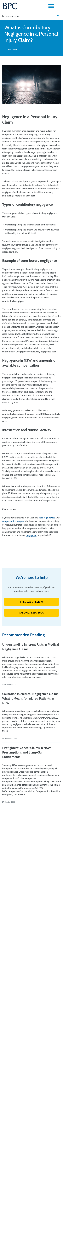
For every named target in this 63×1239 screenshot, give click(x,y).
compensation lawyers (13, 521)
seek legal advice (47, 517)
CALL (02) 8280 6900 (31, 612)
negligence (31, 535)
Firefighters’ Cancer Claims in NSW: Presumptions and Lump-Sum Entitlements (27, 752)
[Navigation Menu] (51, 6)
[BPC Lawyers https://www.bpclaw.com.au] (10, 6)
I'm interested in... (11, 16)
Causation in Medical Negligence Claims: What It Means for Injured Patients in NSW (30, 698)
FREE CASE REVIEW (31, 601)
